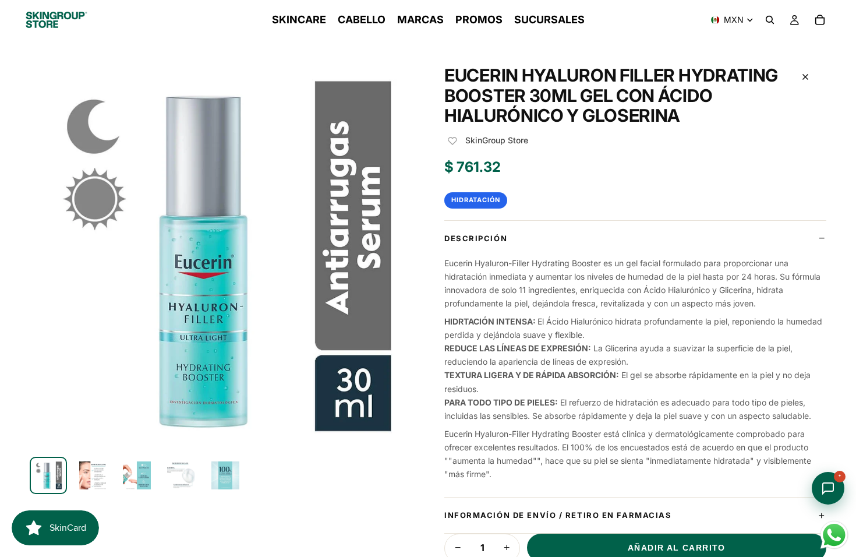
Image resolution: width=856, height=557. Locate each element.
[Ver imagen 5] (225, 475)
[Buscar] (770, 20)
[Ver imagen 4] (181, 475)
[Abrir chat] (828, 488)
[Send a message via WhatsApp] (834, 535)
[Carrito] (820, 20)
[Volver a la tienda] (805, 77)
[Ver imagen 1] (48, 475)
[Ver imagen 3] (136, 475)
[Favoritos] (452, 141)
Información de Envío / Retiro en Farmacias (558, 515)
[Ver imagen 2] (92, 475)
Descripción (475, 238)
